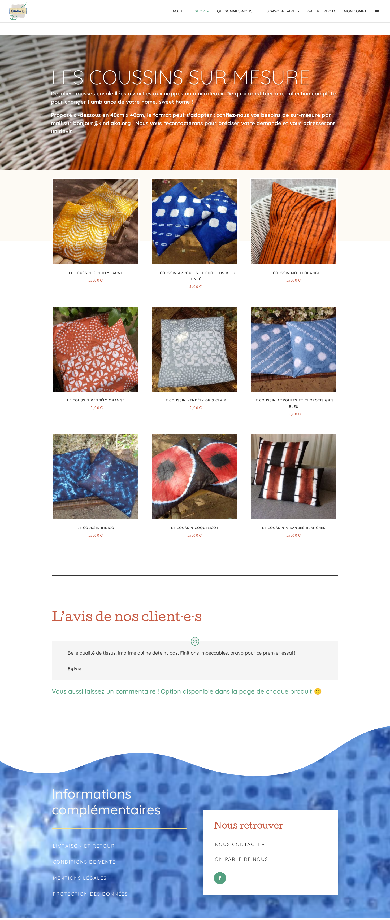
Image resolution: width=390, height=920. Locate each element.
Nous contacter (240, 844)
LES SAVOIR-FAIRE (278, 11)
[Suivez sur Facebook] (220, 878)
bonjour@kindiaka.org (102, 123)
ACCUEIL (180, 11)
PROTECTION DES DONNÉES (90, 894)
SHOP (200, 11)
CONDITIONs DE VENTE (84, 862)
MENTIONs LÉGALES (80, 878)
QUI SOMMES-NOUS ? (236, 11)
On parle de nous (241, 859)
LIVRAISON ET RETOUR (84, 846)
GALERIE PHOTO (322, 11)
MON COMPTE (356, 11)
